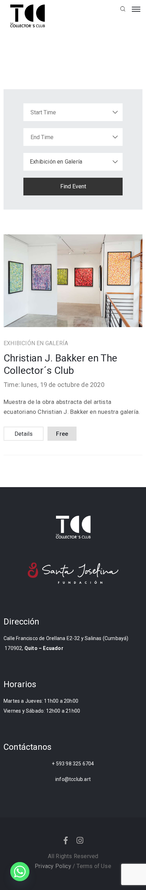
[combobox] (73, 162)
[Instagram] (80, 840)
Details (24, 433)
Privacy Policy (53, 866)
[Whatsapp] (19, 871)
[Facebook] (66, 840)
